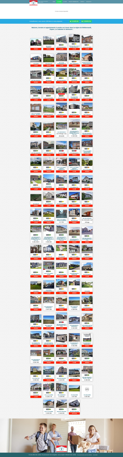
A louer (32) (75, 21)
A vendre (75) (87, 21)
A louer (65, 1)
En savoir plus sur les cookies (84, 454)
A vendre (59, 1)
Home (54, 1)
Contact (82, 1)
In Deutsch (88, 1)
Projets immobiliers (73, 1)
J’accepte (95, 454)
